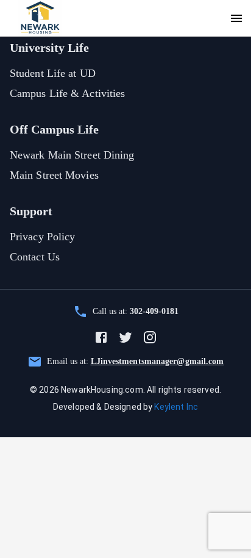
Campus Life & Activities (67, 93)
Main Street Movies (54, 175)
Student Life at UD (53, 73)
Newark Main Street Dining (72, 155)
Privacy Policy (42, 237)
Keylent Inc (176, 407)
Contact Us (35, 257)
